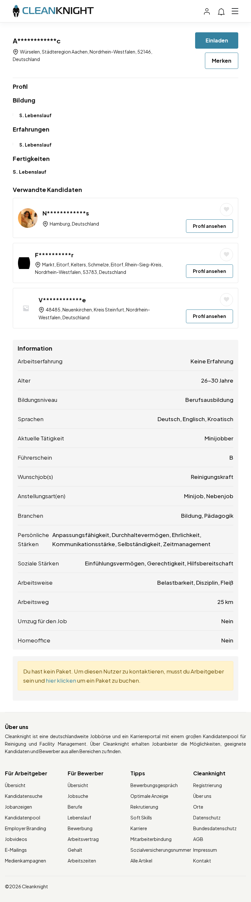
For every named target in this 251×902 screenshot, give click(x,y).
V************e (62, 300)
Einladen (217, 40)
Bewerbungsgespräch (154, 785)
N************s (65, 213)
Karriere (138, 828)
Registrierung (207, 785)
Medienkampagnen (25, 860)
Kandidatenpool (22, 817)
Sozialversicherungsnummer (160, 850)
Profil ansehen (209, 226)
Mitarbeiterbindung (151, 839)
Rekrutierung (144, 807)
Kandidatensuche (23, 796)
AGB (198, 839)
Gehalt (75, 850)
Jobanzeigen (18, 807)
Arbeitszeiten (82, 860)
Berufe (75, 807)
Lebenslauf (79, 817)
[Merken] (226, 209)
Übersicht (15, 785)
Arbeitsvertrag (83, 839)
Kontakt (202, 860)
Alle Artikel (141, 860)
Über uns (202, 796)
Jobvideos (16, 839)
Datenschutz (207, 817)
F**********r (54, 255)
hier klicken (61, 680)
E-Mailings (16, 850)
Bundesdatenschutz (215, 828)
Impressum (205, 850)
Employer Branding (25, 828)
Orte (198, 807)
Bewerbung (80, 828)
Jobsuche (78, 796)
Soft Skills (141, 817)
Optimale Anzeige (149, 796)
